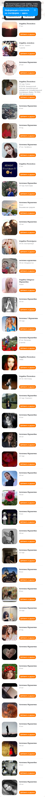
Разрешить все (14, 16)
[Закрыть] (35, 10)
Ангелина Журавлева (28, 62)
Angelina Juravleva (26, 43)
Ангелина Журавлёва (28, 183)
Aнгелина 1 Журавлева (28, 318)
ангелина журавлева (27, 260)
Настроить (29, 16)
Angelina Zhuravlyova (27, 241)
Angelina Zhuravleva (27, 24)
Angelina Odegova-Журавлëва (27, 281)
